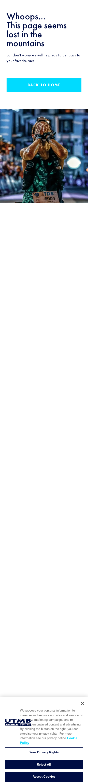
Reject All (44, 764)
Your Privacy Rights (44, 752)
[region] (44, 740)
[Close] (82, 703)
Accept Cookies (44, 776)
